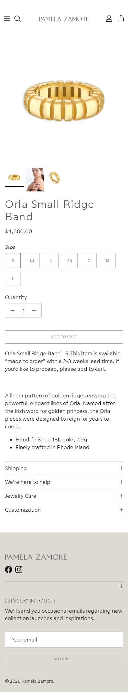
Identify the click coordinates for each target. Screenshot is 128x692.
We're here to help (27, 482)
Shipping (16, 468)
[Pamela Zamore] (64, 18)
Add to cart (64, 337)
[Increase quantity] (35, 311)
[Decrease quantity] (10, 311)
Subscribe (64, 659)
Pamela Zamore (37, 681)
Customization (23, 509)
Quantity (16, 297)
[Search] (20, 18)
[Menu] (7, 18)
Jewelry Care (20, 496)
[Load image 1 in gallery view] (64, 101)
